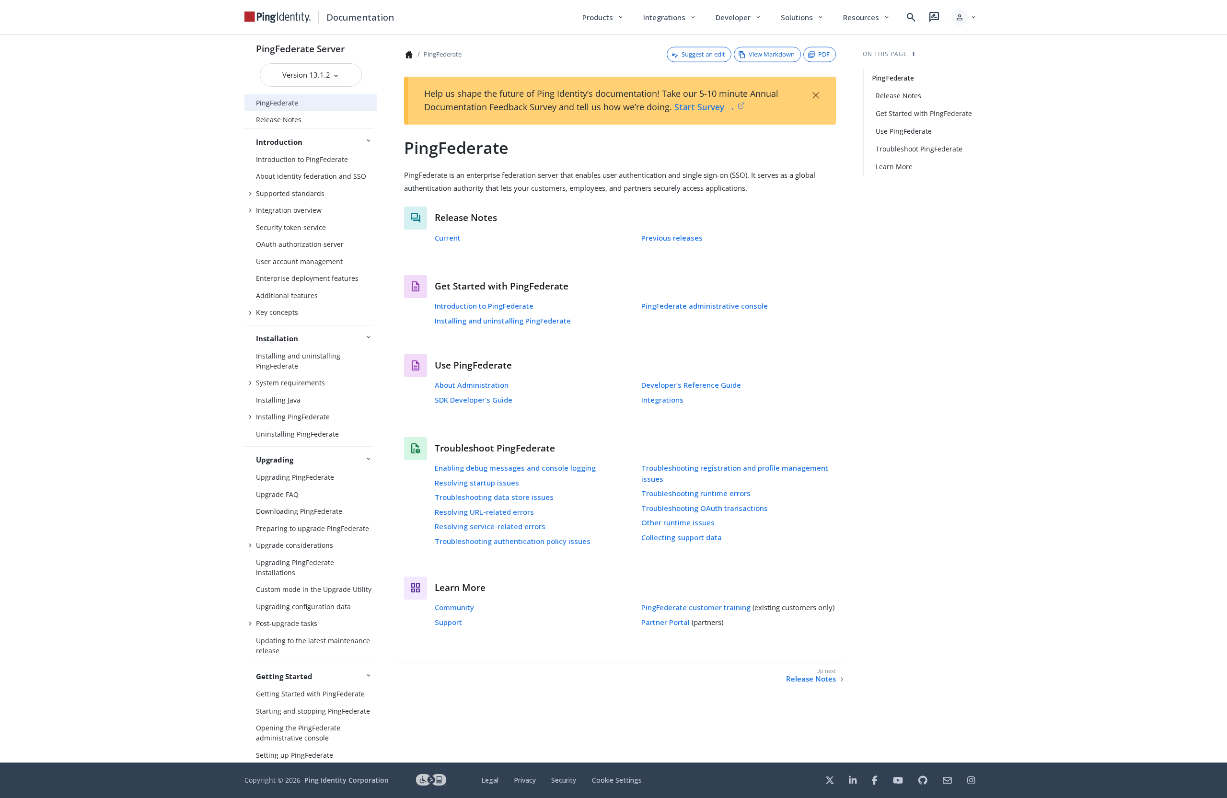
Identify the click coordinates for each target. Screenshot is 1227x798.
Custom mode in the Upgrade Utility (313, 589)
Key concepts (277, 312)
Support (448, 622)
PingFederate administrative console (704, 306)
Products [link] (603, 17)
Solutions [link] (802, 17)
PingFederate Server (300, 49)
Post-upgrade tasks (286, 623)
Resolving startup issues (477, 482)
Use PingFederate (904, 131)
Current (448, 238)
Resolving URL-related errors (484, 512)
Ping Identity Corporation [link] (346, 780)
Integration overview (289, 210)
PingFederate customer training (696, 607)
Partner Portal (665, 622)
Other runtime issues (678, 522)
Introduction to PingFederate (302, 159)
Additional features (287, 295)
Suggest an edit (703, 54)
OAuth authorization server (300, 244)
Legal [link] (489, 780)
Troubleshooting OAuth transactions (704, 508)
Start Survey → (704, 107)
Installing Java (278, 400)
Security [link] (563, 780)
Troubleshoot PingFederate (919, 148)
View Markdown (772, 54)
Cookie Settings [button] (617, 780)
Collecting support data (681, 537)
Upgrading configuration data (303, 606)
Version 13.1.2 (307, 75)
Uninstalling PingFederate (297, 434)
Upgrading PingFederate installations (295, 567)
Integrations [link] (669, 17)
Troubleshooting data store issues (494, 497)
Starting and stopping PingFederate (313, 711)
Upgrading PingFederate (295, 477)
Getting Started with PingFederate (310, 693)
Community (454, 607)
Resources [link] (866, 17)
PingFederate (277, 102)
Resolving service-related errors (490, 526)
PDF (824, 54)
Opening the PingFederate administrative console (298, 732)
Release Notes (278, 119)
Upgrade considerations (294, 545)
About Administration (472, 385)
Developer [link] (739, 17)
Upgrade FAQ (277, 494)
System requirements (290, 382)
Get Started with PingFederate (924, 113)
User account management (299, 261)
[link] (277, 17)
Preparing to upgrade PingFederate (312, 528)
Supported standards (290, 193)
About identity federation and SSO (311, 176)
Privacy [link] (525, 780)
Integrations (662, 400)
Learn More (894, 166)
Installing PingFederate (293, 416)
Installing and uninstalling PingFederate (298, 360)
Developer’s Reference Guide (691, 385)
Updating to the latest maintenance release (313, 645)
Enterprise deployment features (307, 278)
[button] (964, 17)
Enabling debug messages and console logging (515, 468)
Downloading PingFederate (299, 511)
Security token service (291, 227)
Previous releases (672, 238)
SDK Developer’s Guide (473, 400)
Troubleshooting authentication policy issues (512, 541)
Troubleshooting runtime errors (696, 493)
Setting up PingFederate (294, 755)
